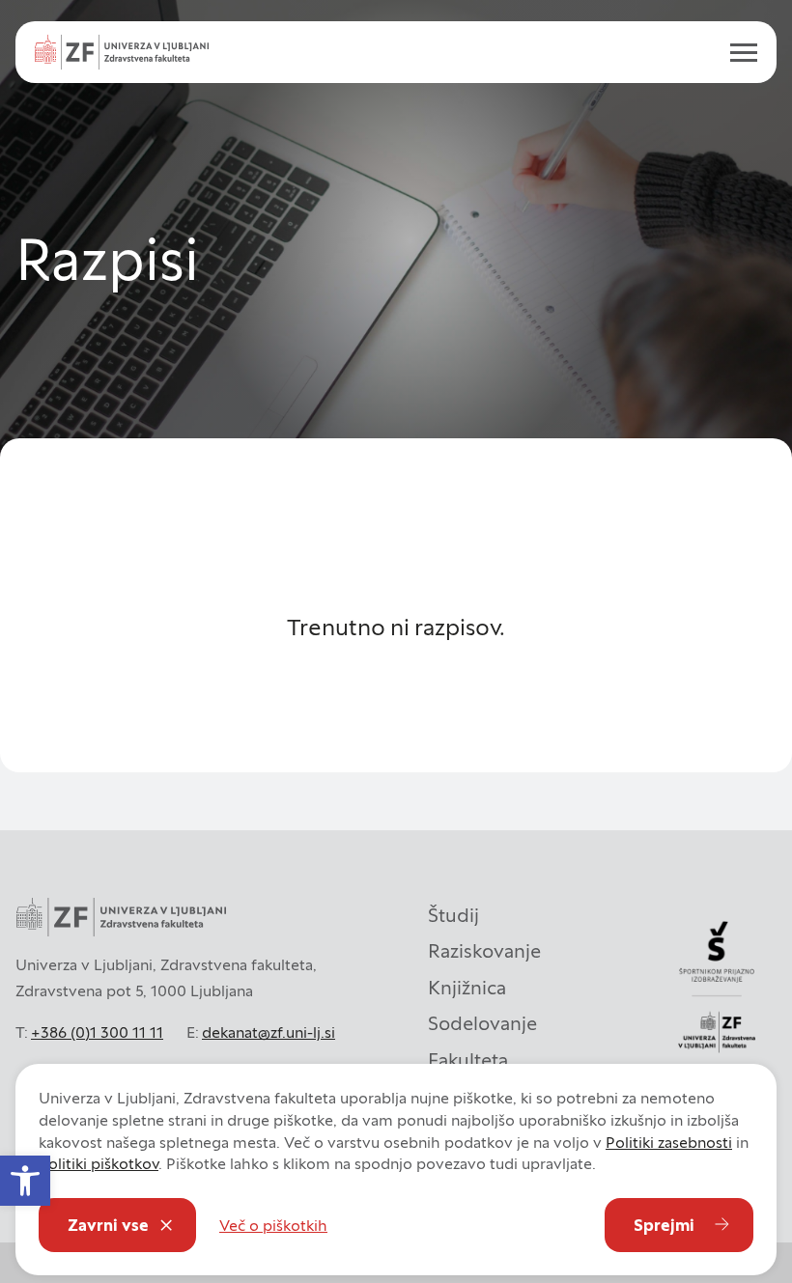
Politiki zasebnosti (669, 1142)
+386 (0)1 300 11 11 (97, 1032)
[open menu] (736, 52)
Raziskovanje (484, 950)
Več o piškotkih (273, 1225)
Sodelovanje (482, 1023)
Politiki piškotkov (98, 1163)
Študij (453, 915)
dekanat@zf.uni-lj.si (268, 1032)
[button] (25, 1181)
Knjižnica (467, 987)
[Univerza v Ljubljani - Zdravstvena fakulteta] (122, 52)
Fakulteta (468, 1060)
